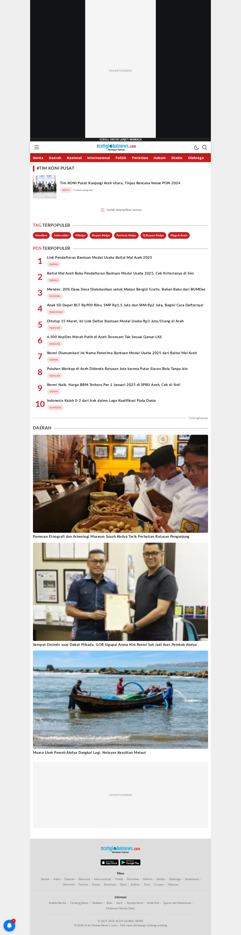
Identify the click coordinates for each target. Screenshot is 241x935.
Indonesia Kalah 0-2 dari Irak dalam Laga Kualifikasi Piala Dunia (101, 400)
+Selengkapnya (198, 418)
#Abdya (80, 235)
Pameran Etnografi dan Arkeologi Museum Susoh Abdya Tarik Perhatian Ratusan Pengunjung (111, 536)
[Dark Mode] (196, 147)
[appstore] (109, 864)
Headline (41, 235)
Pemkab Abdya (126, 235)
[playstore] (130, 864)
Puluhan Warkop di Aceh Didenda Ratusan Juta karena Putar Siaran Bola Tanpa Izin (117, 369)
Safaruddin (61, 235)
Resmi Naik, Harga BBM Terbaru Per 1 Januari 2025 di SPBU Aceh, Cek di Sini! (114, 385)
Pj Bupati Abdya (153, 235)
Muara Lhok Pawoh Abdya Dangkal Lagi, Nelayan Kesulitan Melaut (89, 753)
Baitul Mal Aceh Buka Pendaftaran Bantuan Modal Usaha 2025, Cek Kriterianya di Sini (120, 273)
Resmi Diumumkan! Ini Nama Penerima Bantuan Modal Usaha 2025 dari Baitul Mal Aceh (122, 353)
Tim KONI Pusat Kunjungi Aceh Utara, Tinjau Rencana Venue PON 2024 (120, 183)
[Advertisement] (120, 70)
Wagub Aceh (178, 235)
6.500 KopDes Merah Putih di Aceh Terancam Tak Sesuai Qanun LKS (104, 337)
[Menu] (36, 147)
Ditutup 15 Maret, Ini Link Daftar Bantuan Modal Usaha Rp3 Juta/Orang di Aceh (115, 321)
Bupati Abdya (101, 235)
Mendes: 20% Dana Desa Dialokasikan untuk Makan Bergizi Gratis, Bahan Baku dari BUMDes (126, 289)
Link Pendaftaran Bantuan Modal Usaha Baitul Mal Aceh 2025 (99, 257)
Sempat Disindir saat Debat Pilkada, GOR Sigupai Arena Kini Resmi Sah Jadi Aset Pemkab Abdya (115, 645)
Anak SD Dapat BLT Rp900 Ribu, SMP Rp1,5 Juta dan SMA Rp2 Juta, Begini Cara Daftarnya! (125, 305)
